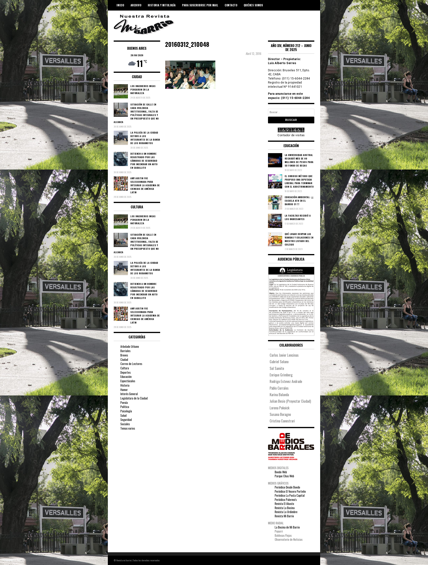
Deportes (125, 372)
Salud (123, 415)
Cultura (124, 368)
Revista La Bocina (285, 508)
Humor (124, 389)
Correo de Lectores (131, 363)
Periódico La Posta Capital (290, 495)
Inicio (120, 5)
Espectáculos (127, 381)
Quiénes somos (253, 5)
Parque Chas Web (284, 476)
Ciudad (124, 359)
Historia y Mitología (162, 5)
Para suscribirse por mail (200, 5)
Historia (124, 385)
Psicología (126, 411)
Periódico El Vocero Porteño (290, 491)
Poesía (124, 402)
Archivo (136, 5)
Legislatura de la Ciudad (134, 398)
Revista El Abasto (284, 503)
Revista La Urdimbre (286, 512)
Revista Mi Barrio (284, 516)
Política (124, 407)
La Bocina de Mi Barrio (287, 527)
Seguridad (126, 419)
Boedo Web (281, 472)
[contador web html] (291, 130)
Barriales (125, 351)
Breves (124, 355)
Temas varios (127, 428)
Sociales (125, 424)
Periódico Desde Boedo (287, 487)
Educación (126, 376)
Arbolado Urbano (129, 346)
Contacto (231, 5)
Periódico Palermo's (286, 499)
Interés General (129, 394)
